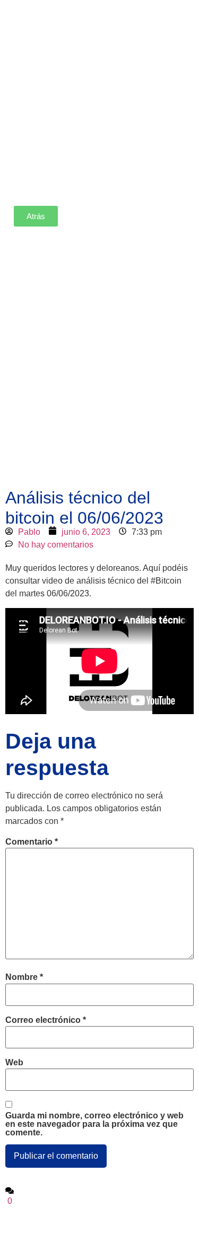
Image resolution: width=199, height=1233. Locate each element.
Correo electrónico (45, 1020)
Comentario (31, 842)
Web (14, 1062)
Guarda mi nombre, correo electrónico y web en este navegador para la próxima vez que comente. (94, 1124)
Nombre (24, 977)
